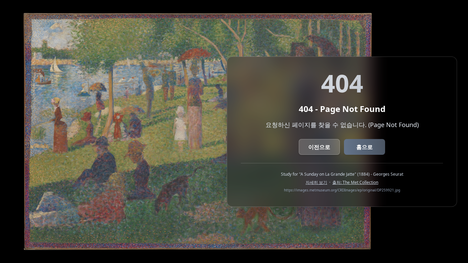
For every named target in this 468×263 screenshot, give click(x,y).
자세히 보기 (316, 182)
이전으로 (319, 147)
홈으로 (364, 147)
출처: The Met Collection (355, 182)
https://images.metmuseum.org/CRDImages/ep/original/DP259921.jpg (342, 190)
